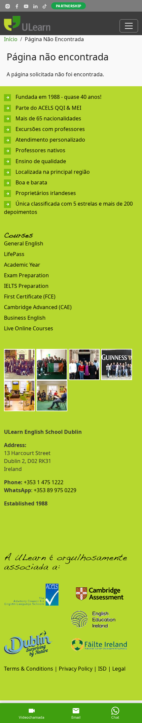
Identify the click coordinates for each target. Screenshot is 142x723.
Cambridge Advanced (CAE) (38, 307)
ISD (102, 668)
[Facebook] (16, 6)
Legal (118, 668)
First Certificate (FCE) (29, 296)
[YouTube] (26, 6)
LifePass (14, 254)
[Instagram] (7, 6)
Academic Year (22, 264)
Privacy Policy (75, 668)
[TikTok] (44, 6)
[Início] (29, 23)
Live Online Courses (28, 328)
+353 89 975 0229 (55, 490)
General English (23, 243)
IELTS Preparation (26, 286)
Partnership (68, 5)
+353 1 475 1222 (43, 482)
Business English (25, 317)
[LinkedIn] (35, 6)
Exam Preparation (26, 275)
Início (11, 39)
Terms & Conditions (28, 668)
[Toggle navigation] (129, 26)
